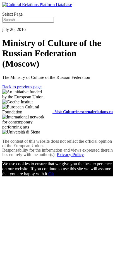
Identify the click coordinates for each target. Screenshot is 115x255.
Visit (82, 112)
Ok (51, 173)
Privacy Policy (70, 154)
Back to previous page (22, 86)
